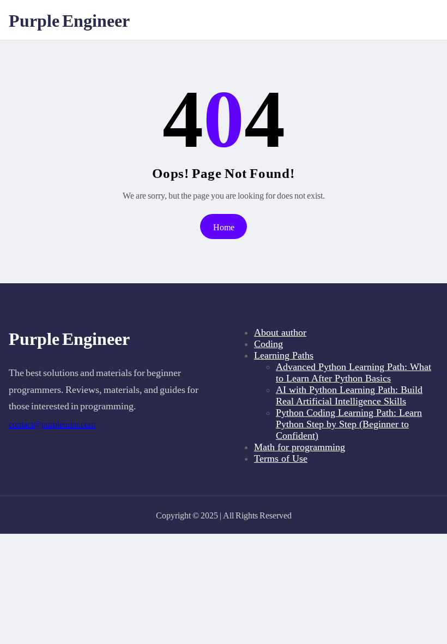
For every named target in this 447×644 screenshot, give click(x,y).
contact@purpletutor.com (52, 424)
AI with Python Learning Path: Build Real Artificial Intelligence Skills (349, 395)
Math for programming (299, 447)
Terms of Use (280, 458)
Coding (268, 343)
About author (280, 332)
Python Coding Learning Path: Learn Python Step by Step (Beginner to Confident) (349, 424)
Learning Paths (283, 355)
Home (223, 226)
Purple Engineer (69, 20)
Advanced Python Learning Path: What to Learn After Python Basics (353, 372)
